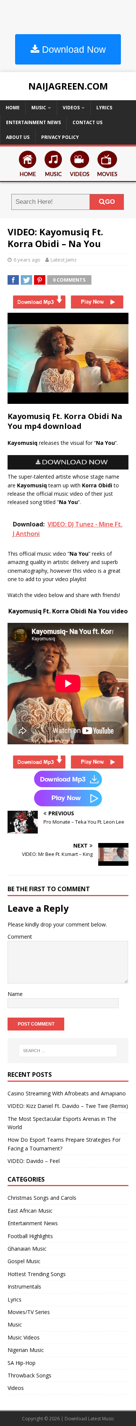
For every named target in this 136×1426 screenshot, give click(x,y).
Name (15, 993)
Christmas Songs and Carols (42, 1197)
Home (13, 107)
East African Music (30, 1210)
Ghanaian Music (27, 1248)
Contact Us (87, 122)
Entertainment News (33, 122)
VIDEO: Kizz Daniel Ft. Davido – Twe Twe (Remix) (68, 1105)
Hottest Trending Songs (37, 1274)
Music (38, 107)
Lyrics (104, 107)
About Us (17, 137)
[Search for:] (68, 1050)
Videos (71, 107)
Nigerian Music (26, 1350)
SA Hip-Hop (22, 1362)
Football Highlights (30, 1236)
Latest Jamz (64, 259)
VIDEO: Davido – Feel (34, 1160)
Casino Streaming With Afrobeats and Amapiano (67, 1093)
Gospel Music (24, 1261)
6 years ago (27, 259)
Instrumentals (24, 1286)
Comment (20, 936)
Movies (107, 174)
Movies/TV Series (29, 1312)
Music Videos (24, 1337)
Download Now (72, 49)
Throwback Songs (29, 1375)
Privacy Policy (60, 137)
